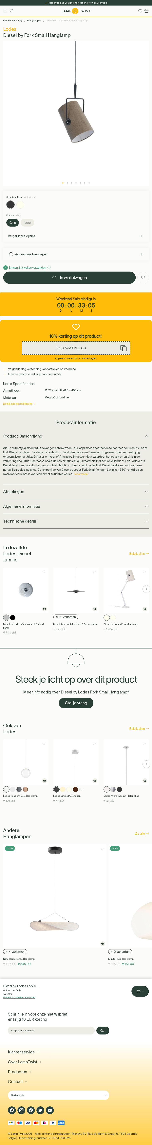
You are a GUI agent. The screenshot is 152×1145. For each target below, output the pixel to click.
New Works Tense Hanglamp (19, 959)
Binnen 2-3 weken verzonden (19, 997)
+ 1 (81, 789)
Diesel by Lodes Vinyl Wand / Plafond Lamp (23, 626)
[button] (76, 348)
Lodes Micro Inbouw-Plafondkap (121, 796)
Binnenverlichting (13, 20)
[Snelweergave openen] (44, 609)
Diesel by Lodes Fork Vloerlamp (121, 624)
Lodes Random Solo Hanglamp (20, 796)
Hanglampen (34, 20)
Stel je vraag (76, 703)
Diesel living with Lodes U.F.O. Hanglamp (75, 624)
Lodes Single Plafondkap (67, 796)
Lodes (9, 29)
